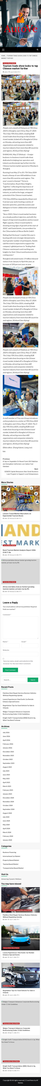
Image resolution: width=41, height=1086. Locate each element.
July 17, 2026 (13, 919)
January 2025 (7, 794)
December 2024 (8, 798)
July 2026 (6, 732)
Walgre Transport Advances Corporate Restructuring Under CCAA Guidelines (16, 713)
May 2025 (6, 778)
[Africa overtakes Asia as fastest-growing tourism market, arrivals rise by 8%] (20, 571)
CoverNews (30, 1080)
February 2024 (8, 836)
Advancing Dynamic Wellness (11, 879)
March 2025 (7, 786)
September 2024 (8, 809)
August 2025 (7, 767)
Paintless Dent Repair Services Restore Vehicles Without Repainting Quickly (19, 694)
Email (23, 642)
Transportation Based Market (13, 868)
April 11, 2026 (13, 1033)
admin (6, 72)
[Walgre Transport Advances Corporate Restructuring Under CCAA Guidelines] (20, 1013)
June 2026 (6, 736)
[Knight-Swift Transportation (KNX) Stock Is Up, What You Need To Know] (20, 1051)
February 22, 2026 (14, 591)
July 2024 (6, 817)
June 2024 (6, 821)
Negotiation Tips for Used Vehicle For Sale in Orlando (18, 707)
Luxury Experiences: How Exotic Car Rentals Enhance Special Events (18, 700)
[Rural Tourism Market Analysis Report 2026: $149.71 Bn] (20, 535)
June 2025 (6, 775)
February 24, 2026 (14, 518)
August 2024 (7, 813)
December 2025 (8, 752)
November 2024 (8, 801)
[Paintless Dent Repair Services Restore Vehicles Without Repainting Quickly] (20, 900)
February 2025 (8, 790)
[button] (3, 49)
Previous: (20, 463)
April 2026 (6, 740)
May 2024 (6, 825)
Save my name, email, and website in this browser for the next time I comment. (18, 662)
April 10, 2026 (13, 1070)
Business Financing (9, 852)
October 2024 (8, 805)
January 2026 (7, 748)
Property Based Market (11, 860)
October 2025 (8, 759)
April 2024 (6, 828)
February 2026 (8, 744)
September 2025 (8, 763)
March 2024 (7, 832)
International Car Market (11, 856)
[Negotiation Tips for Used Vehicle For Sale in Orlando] (20, 975)
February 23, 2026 (14, 555)
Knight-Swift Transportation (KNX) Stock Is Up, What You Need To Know (19, 719)
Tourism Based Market (9, 63)
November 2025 (8, 755)
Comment (7, 615)
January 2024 (7, 840)
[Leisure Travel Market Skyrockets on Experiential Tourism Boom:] (20, 498)
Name (5, 642)
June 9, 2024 (13, 72)
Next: (21, 471)
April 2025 (6, 782)
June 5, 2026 (13, 995)
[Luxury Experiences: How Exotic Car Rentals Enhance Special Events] (20, 937)
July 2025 (6, 771)
